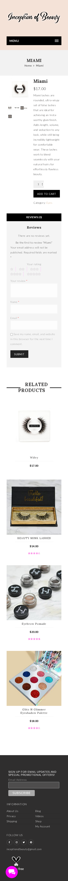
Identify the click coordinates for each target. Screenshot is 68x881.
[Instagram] (16, 842)
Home (28, 65)
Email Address (17, 779)
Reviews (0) (34, 217)
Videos (39, 816)
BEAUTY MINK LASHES (34, 538)
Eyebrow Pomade (34, 623)
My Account (42, 826)
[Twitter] (24, 842)
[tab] (34, 217)
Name (14, 301)
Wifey (34, 457)
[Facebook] (9, 842)
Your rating (34, 264)
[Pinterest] (31, 842)
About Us (12, 811)
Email (14, 318)
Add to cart (46, 193)
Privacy (11, 816)
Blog (38, 811)
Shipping (12, 821)
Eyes (49, 202)
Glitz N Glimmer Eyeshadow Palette (34, 711)
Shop (38, 821)
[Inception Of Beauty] (34, 17)
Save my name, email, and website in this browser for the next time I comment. (32, 339)
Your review (18, 280)
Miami (39, 65)
